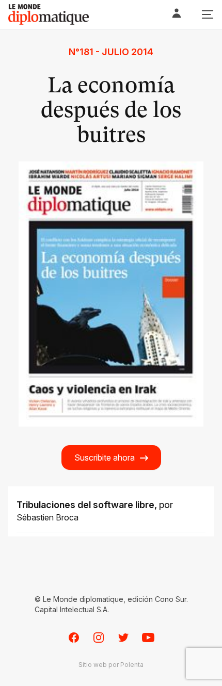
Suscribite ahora (104, 457)
